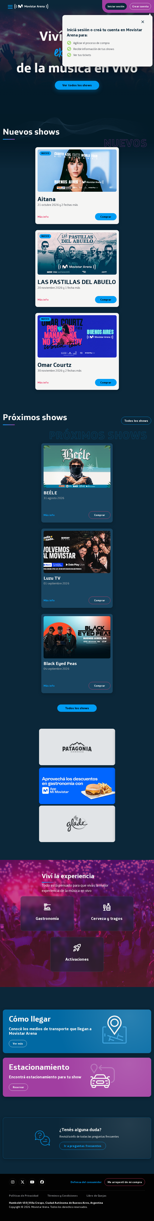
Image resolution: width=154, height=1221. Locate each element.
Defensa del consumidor (86, 1182)
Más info (43, 216)
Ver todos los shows (77, 85)
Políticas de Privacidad (23, 1195)
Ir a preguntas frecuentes (82, 1146)
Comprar (105, 216)
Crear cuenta (140, 6)
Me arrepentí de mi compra (125, 1182)
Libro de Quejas (96, 1195)
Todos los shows (136, 421)
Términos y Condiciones (62, 1195)
